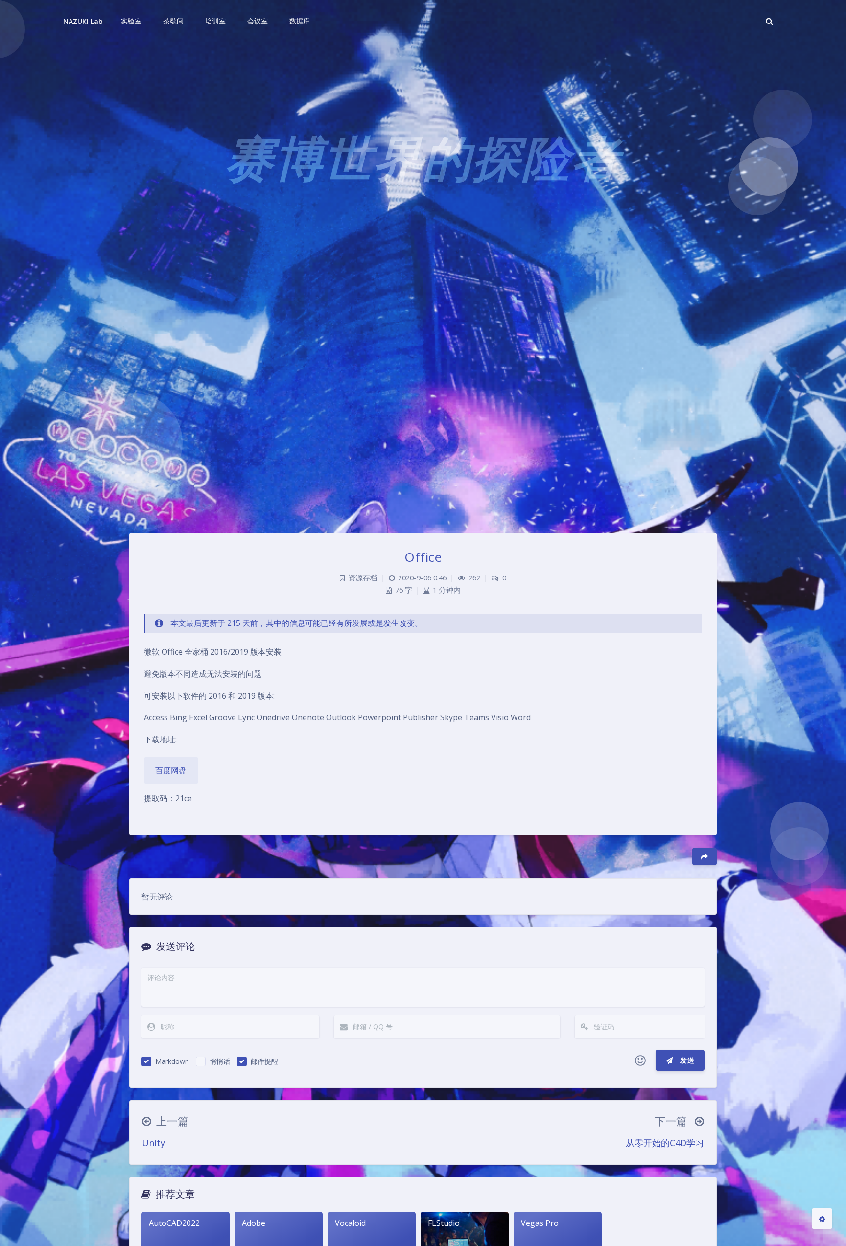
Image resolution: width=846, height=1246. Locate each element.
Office (423, 557)
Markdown (172, 1061)
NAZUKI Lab (83, 21)
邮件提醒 (264, 1061)
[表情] (640, 1060)
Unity (153, 1143)
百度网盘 (171, 770)
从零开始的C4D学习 (665, 1143)
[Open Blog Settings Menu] (822, 1218)
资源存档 (362, 577)
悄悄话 (220, 1061)
